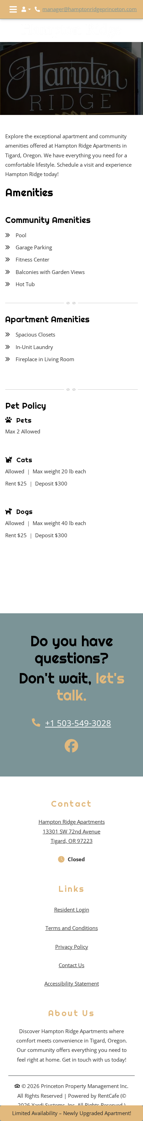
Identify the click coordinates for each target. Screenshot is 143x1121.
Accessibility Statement (71, 983)
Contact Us (71, 965)
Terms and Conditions (71, 927)
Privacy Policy (71, 946)
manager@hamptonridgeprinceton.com (89, 9)
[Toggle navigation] (13, 9)
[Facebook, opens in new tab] (71, 746)
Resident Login (71, 909)
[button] (26, 9)
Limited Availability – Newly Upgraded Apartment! (71, 1113)
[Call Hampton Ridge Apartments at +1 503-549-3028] (38, 9)
